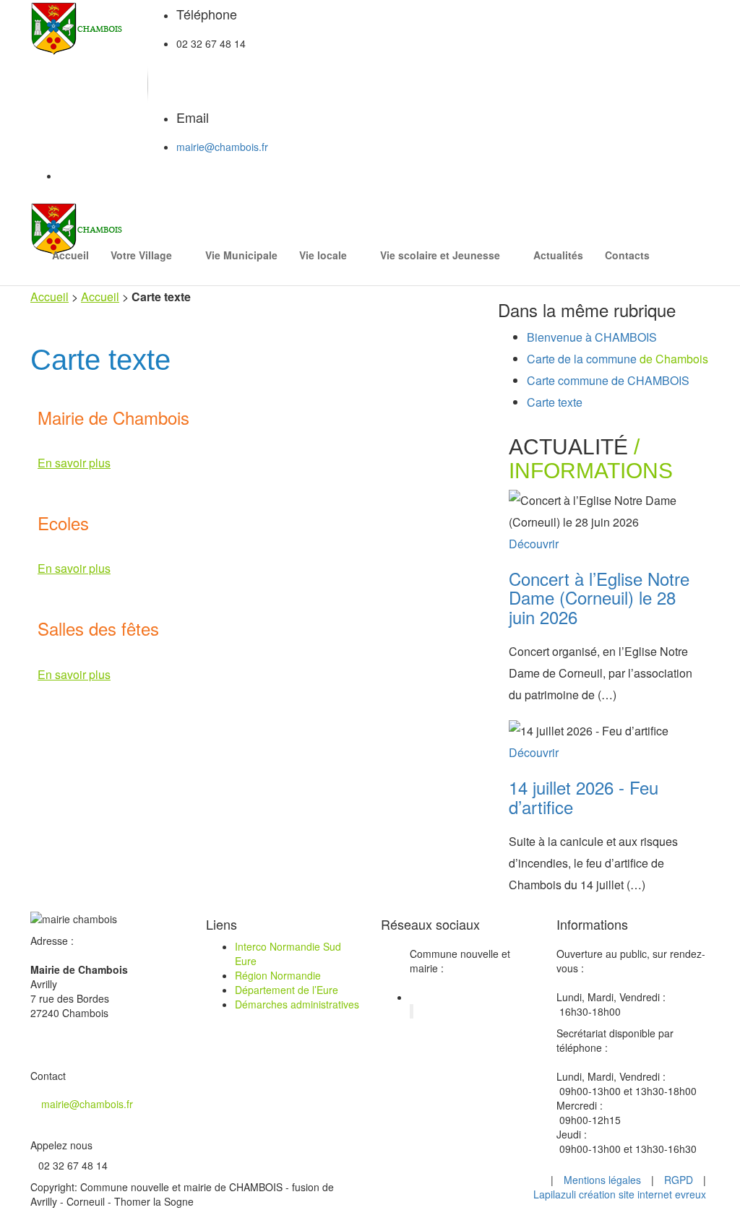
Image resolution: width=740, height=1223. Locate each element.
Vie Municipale (241, 255)
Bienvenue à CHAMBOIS (592, 337)
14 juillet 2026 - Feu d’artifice (583, 796)
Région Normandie (278, 975)
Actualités (558, 255)
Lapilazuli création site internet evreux (619, 1194)
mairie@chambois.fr (222, 146)
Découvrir (534, 543)
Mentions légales (602, 1179)
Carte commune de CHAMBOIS (608, 380)
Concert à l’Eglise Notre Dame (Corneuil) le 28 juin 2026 (599, 597)
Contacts (627, 255)
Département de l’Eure (286, 989)
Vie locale (323, 255)
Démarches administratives (297, 1004)
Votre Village (141, 255)
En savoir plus (74, 462)
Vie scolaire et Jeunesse (440, 255)
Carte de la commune (617, 358)
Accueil (70, 255)
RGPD (678, 1179)
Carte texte (554, 402)
